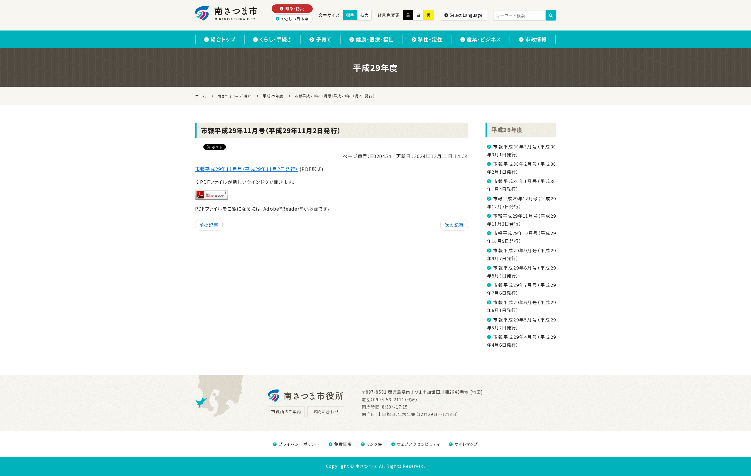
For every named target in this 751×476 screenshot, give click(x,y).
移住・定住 (430, 39)
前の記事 (208, 225)
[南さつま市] (226, 13)
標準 (350, 15)
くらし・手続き (276, 39)
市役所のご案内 (286, 411)
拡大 (364, 15)
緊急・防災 (295, 8)
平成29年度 (507, 129)
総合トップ (223, 39)
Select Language (466, 15)
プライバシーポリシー (299, 444)
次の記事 (454, 225)
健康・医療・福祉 (375, 39)
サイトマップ (466, 444)
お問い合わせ (326, 411)
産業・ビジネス (484, 39)
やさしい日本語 (295, 18)
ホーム (200, 95)
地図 (476, 392)
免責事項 (343, 444)
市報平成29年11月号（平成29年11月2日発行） (246, 168)
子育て (323, 39)
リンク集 (374, 444)
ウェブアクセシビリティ (418, 444)
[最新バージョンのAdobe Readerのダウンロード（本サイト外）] (211, 194)
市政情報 (536, 39)
